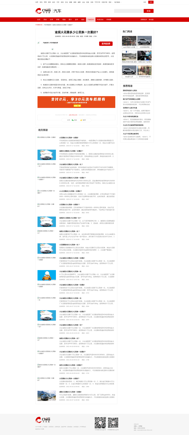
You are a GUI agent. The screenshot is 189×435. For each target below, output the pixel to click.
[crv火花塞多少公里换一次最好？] (47, 191)
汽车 (58, 2)
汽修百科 (91, 19)
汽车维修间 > (48, 25)
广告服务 (45, 426)
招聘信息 (57, 426)
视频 (64, 19)
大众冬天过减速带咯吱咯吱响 (133, 125)
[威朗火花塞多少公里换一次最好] (47, 391)
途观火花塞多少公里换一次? (69, 338)
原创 (45, 19)
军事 (45, 2)
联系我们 (51, 426)
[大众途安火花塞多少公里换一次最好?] (47, 351)
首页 (36, 2)
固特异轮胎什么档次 (130, 90)
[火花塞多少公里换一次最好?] (47, 378)
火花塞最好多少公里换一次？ (69, 244)
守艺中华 (97, 2)
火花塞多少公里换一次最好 (68, 137)
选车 (76, 19)
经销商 (109, 19)
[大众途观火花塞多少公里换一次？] (47, 164)
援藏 (70, 2)
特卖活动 (100, 19)
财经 (49, 2)
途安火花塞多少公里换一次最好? (70, 365)
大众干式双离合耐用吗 (131, 134)
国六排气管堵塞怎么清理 (131, 99)
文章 (51, 19)
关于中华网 (38, 426)
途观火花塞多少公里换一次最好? (63, 25)
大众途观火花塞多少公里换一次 (70, 271)
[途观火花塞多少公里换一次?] (47, 338)
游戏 (62, 2)
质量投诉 (144, 19)
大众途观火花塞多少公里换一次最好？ (72, 178)
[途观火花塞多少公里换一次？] (47, 231)
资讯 (41, 2)
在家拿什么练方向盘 (130, 108)
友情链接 (76, 426)
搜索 (149, 11)
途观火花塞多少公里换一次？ (69, 231)
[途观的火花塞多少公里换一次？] (47, 217)
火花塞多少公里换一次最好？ (69, 204)
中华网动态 (83, 426)
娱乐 (53, 2)
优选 (87, 2)
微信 (75, 120)
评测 (57, 19)
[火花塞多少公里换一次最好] (47, 137)
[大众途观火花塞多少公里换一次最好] (47, 257)
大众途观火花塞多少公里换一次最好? (72, 311)
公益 (83, 2)
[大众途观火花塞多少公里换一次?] (47, 324)
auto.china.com (73, 115)
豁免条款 (70, 426)
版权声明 (63, 426)
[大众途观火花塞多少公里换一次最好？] (47, 177)
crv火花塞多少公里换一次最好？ (70, 191)
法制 (91, 2)
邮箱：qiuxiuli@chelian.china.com (143, 430)
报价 (82, 19)
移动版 (151, 19)
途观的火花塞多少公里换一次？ (70, 218)
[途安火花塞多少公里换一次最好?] (47, 365)
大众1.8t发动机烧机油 (130, 116)
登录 (151, 2)
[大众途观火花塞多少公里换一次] (47, 271)
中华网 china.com (43, 10)
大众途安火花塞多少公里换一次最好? (72, 352)
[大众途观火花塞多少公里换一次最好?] (47, 311)
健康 (79, 2)
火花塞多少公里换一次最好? (69, 378)
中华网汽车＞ (39, 25)
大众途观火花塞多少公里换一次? (70, 325)
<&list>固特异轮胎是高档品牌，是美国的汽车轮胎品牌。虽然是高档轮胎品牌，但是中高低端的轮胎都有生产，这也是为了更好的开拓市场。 (136, 95)
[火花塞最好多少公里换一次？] (47, 244)
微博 (84, 120)
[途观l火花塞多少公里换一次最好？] (47, 150)
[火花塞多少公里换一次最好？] (47, 204)
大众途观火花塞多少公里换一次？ (71, 164)
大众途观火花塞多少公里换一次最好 (72, 258)
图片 (70, 19)
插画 (75, 2)
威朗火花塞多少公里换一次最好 (70, 392)
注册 (144, 2)
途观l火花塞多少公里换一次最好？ (71, 151)
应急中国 (104, 2)
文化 (66, 2)
